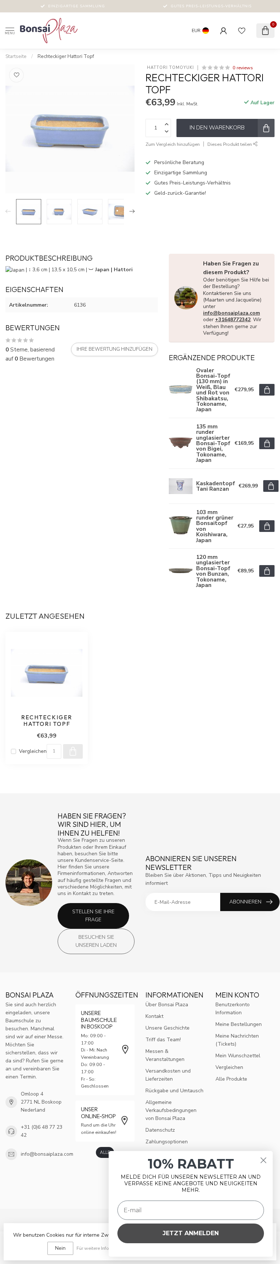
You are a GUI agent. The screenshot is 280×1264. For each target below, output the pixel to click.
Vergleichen (33, 751)
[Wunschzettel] (241, 30)
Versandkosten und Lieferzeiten (168, 1074)
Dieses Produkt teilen (230, 144)
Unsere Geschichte (167, 1027)
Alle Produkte (231, 1079)
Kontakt (154, 1016)
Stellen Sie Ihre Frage (93, 915)
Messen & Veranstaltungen (164, 1055)
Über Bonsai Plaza (166, 1004)
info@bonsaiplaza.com (231, 313)
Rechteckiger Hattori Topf (66, 56)
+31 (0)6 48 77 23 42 (41, 1131)
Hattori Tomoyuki (169, 68)
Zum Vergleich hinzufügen (172, 144)
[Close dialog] (263, 1160)
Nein (60, 1248)
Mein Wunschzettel (237, 1055)
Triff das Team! (163, 1039)
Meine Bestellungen (238, 1024)
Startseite (16, 56)
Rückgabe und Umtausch (174, 1090)
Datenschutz (160, 1130)
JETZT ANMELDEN (191, 1233)
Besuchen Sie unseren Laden (96, 941)
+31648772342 (232, 319)
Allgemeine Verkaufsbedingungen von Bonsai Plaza (171, 1110)
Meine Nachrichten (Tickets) (237, 1039)
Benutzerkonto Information (232, 1008)
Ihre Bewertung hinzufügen (114, 349)
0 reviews (243, 68)
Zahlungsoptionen (166, 1141)
